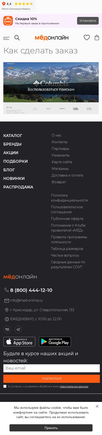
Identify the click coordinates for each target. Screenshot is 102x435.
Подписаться (51, 378)
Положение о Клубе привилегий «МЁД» (68, 228)
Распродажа (18, 187)
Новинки (14, 178)
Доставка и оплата (67, 175)
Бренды (12, 144)
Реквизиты (61, 155)
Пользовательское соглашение (67, 209)
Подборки (15, 161)
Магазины (60, 169)
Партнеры (60, 149)
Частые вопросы (65, 255)
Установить (87, 20)
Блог (9, 170)
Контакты (60, 142)
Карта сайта (62, 162)
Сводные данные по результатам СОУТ (68, 264)
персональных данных (74, 386)
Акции (10, 153)
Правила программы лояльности (69, 239)
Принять (51, 428)
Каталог (12, 135)
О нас (56, 135)
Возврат (59, 182)
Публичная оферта (67, 219)
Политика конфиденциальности (69, 197)
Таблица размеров (67, 249)
